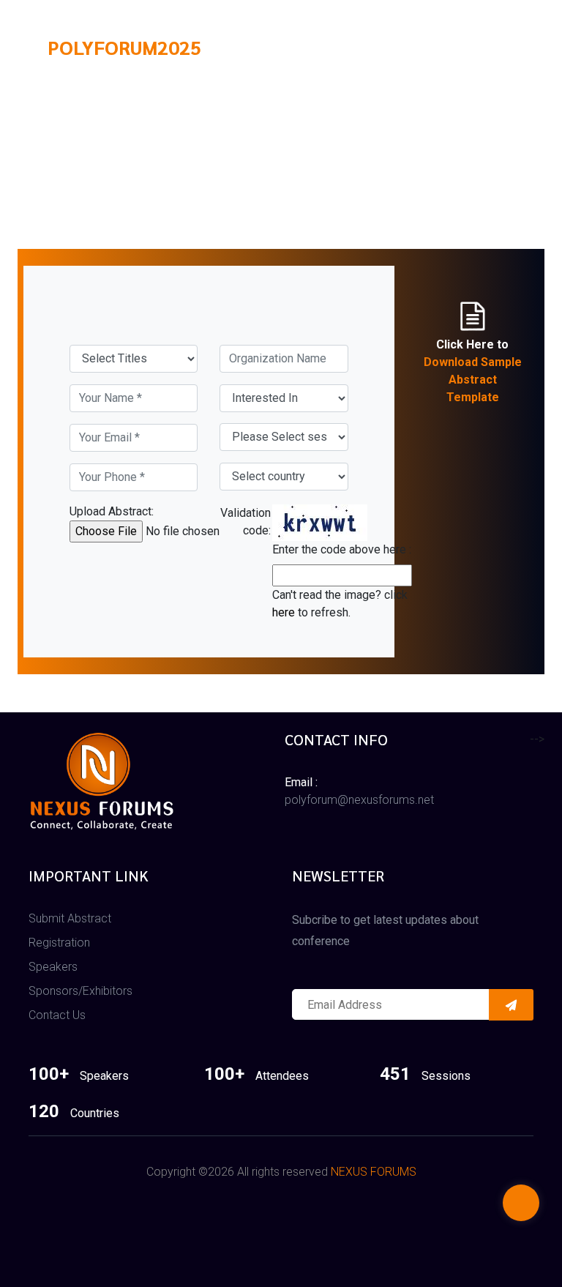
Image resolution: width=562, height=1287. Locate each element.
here (283, 612)
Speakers (53, 967)
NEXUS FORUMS (373, 1172)
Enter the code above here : (341, 549)
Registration (59, 943)
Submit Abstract (70, 918)
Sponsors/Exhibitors (80, 991)
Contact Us (57, 1015)
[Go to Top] (521, 1204)
